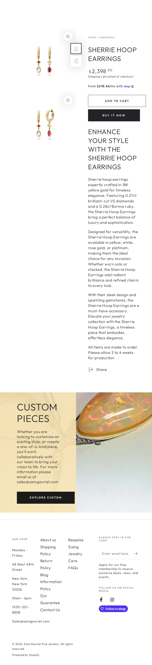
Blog (44, 574)
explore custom (46, 497)
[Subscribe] (137, 553)
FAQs (73, 567)
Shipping (94, 76)
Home (92, 37)
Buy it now (114, 115)
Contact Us (50, 609)
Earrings (106, 37)
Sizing (73, 546)
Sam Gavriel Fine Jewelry (41, 644)
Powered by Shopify (26, 655)
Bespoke (75, 539)
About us (48, 539)
